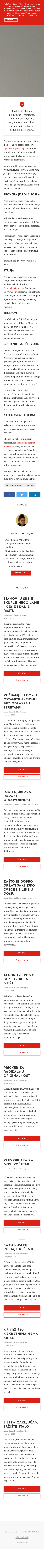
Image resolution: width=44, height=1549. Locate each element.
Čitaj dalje (22, 673)
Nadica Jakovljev (21, 988)
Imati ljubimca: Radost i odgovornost (18, 796)
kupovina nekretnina (13, 485)
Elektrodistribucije (13, 288)
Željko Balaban (20, 615)
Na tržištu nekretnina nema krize (21, 1334)
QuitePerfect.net (22, 1542)
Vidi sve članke (21, 573)
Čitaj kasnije (23, 680)
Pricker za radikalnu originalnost (17, 1072)
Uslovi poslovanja (22, 1537)
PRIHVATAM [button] (11, 20)
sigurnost (30, 485)
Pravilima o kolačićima (26, 15)
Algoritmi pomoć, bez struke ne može (21, 979)
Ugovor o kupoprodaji (14, 149)
